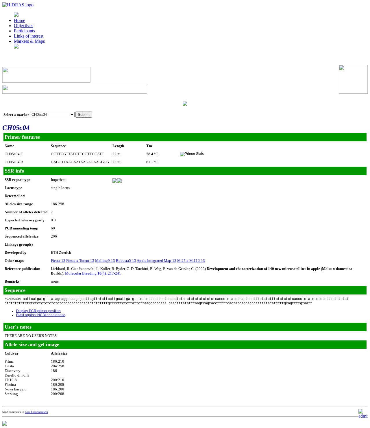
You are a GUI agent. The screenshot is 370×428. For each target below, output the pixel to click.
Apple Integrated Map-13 (156, 260)
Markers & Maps (29, 41)
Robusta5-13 (126, 260)
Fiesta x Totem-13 (80, 260)
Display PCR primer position (38, 311)
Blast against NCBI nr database (40, 315)
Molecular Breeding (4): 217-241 (93, 273)
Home (19, 20)
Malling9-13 (105, 260)
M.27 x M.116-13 (191, 260)
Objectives (23, 25)
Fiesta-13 (58, 260)
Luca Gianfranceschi (36, 412)
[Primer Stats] (192, 154)
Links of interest (28, 36)
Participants (24, 30)
